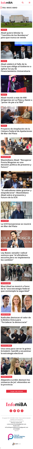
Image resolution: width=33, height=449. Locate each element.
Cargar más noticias (16, 391)
